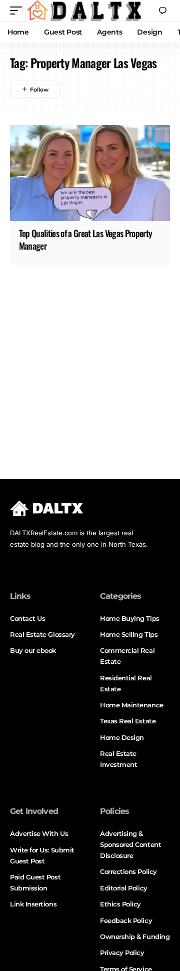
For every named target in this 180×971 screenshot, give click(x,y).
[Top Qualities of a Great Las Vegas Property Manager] (90, 173)
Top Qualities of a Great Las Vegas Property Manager (85, 239)
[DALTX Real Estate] (84, 10)
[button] (18, 10)
